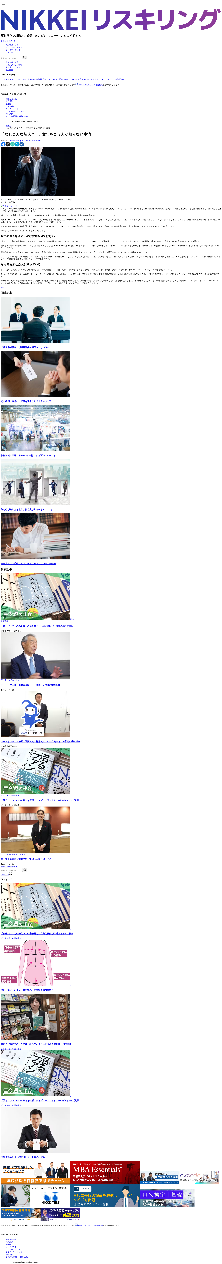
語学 (44, 79)
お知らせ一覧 (11, 99)
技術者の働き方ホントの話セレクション (26, 141)
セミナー (9, 52)
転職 (33, 79)
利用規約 (9, 101)
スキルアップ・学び (14, 48)
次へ (4, 287)
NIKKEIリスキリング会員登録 (90, 85)
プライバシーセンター (15, 111)
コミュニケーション (19, 79)
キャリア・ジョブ (13, 50)
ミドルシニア (86, 79)
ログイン (12, 41)
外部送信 (9, 114)
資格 (29, 79)
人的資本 (120, 79)
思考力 (62, 79)
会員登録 (4, 41)
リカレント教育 (74, 79)
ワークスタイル (110, 79)
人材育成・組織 (12, 45)
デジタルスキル (52, 79)
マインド (7, 79)
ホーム (8, 126)
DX (2, 79)
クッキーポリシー (13, 109)
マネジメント (98, 79)
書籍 (66, 79)
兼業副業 (39, 79)
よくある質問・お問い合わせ (18, 116)
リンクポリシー (12, 106)
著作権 (8, 104)
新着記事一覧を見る (9, 867)
